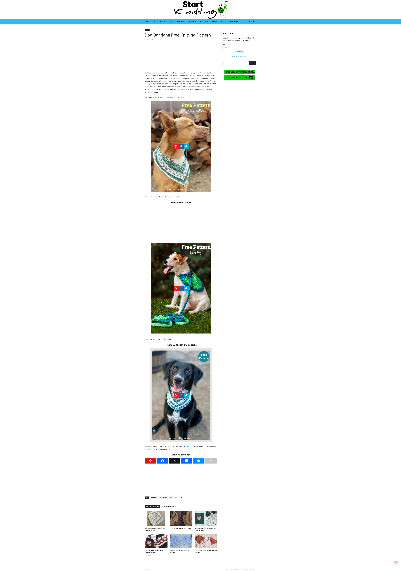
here (188, 446)
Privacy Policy (228, 569)
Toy (206, 21)
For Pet (214, 21)
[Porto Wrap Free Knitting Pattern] (181, 518)
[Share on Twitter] (174, 461)
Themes (223, 21)
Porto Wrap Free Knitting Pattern (180, 528)
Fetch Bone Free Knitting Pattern (171, 97)
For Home (234, 21)
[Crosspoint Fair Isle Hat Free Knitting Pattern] (156, 541)
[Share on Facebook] (162, 461)
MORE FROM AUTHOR (169, 506)
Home (148, 21)
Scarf (181, 497)
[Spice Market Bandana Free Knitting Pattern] (206, 541)
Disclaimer (237, 569)
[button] (253, 21)
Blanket (180, 21)
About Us (245, 569)
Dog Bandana (154, 497)
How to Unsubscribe (239, 56)
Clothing (190, 21)
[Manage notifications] (396, 562)
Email (224, 44)
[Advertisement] (181, 57)
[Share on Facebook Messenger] (198, 461)
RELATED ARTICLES (152, 506)
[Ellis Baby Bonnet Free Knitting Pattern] (181, 541)
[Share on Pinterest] (150, 461)
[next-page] (149, 556)
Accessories (158, 21)
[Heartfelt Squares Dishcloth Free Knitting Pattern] (206, 518)
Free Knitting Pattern (166, 497)
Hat (200, 21)
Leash (175, 497)
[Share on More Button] (211, 461)
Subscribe (239, 52)
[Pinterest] (249, 21)
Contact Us (253, 569)
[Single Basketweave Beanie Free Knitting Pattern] (156, 518)
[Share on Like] (186, 461)
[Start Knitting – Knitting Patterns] (200, 9)
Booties (171, 21)
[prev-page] (146, 556)
